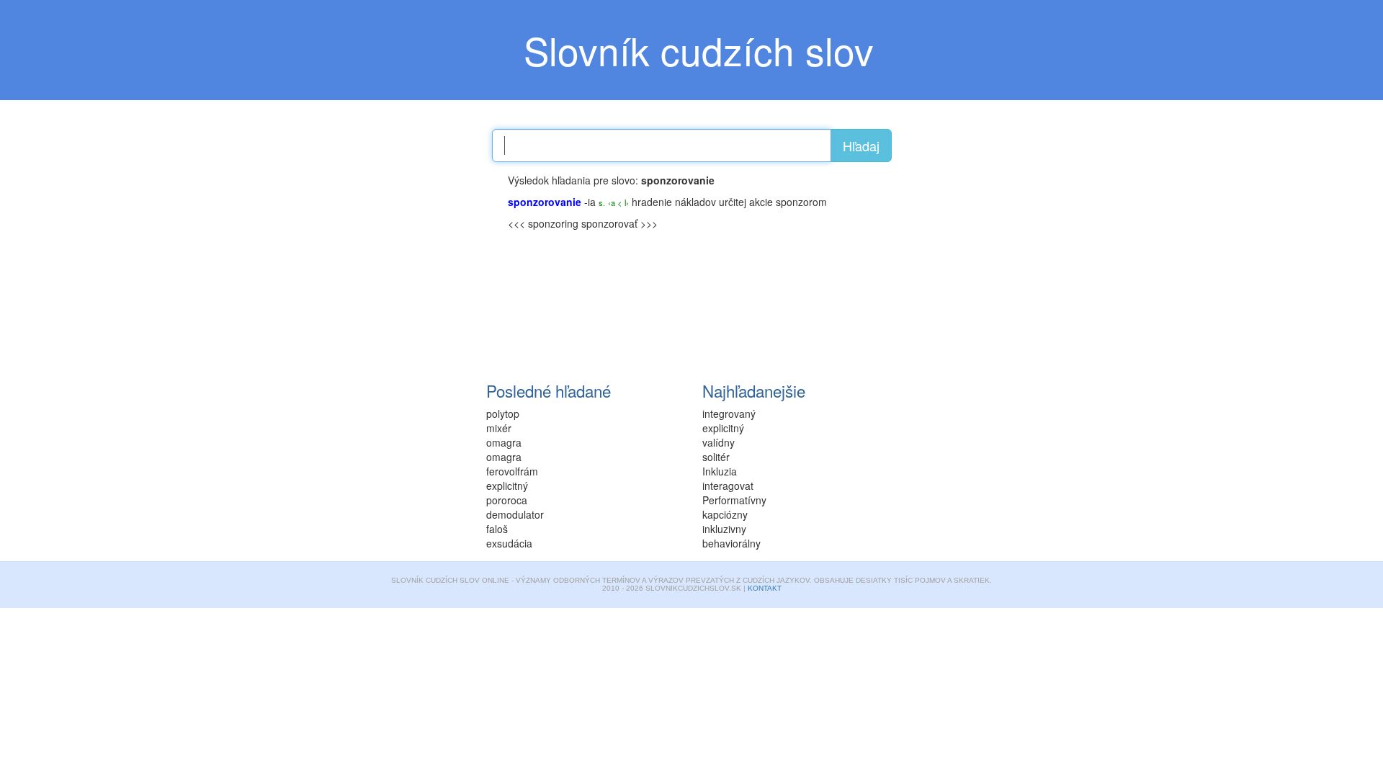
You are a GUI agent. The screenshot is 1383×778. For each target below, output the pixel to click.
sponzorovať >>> (619, 223)
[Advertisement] (389, 263)
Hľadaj (861, 145)
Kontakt (765, 588)
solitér (716, 457)
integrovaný (729, 413)
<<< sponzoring (543, 223)
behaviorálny (731, 543)
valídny (718, 442)
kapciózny (725, 514)
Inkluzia (719, 471)
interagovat (727, 485)
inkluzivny (724, 529)
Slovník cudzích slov (699, 49)
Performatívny (734, 500)
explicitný (723, 428)
